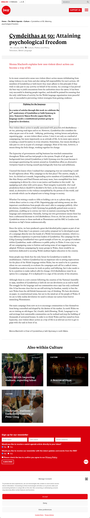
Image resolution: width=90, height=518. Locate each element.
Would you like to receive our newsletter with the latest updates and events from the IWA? (39, 451)
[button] (86, 479)
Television (13, 50)
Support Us (75, 10)
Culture (26, 21)
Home (4, 21)
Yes (11, 447)
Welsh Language (25, 50)
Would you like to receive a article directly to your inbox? (31, 444)
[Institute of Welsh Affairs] (6, 10)
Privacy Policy (51, 457)
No (5, 447)
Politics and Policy (42, 48)
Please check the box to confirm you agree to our (30, 457)
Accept (45, 497)
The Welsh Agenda (15, 21)
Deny (45, 503)
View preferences (45, 510)
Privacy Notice (49, 515)
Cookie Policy (39, 515)
